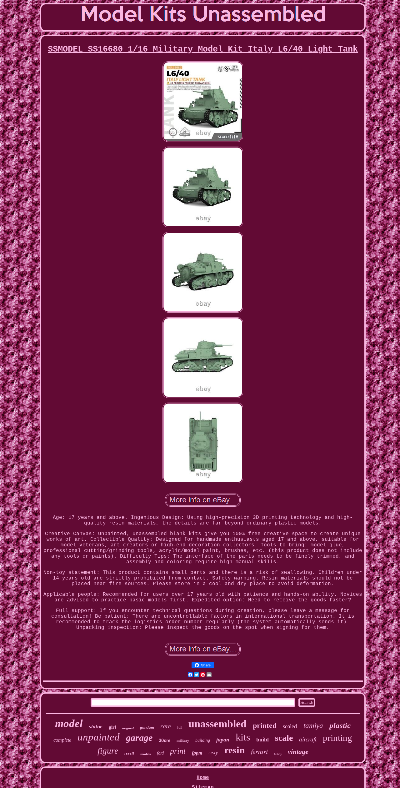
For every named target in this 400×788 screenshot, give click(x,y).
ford (160, 753)
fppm (197, 752)
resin (234, 750)
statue (95, 727)
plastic (340, 725)
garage (139, 737)
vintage (298, 751)
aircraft (308, 739)
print (178, 750)
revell (129, 753)
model (69, 723)
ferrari (259, 751)
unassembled (217, 724)
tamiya (313, 726)
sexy (213, 752)
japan (222, 739)
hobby (278, 754)
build (262, 739)
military (183, 740)
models (145, 754)
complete (62, 740)
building (202, 740)
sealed (290, 726)
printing (337, 738)
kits (243, 737)
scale (284, 738)
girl (112, 727)
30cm (164, 740)
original (128, 728)
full (179, 727)
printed (265, 725)
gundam (147, 727)
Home (203, 777)
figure (108, 750)
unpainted (99, 737)
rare (165, 726)
